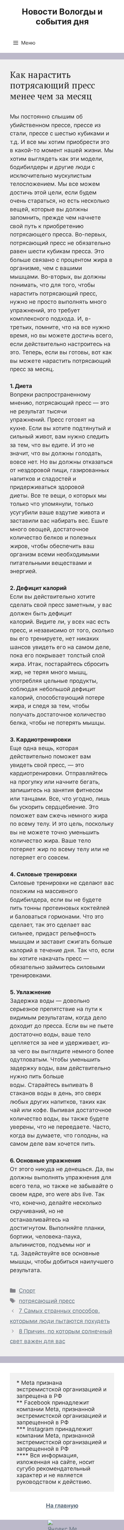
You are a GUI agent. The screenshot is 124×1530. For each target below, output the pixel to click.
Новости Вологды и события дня (62, 16)
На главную (62, 1505)
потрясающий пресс (47, 1301)
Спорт (27, 1290)
